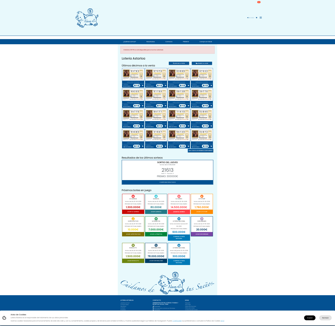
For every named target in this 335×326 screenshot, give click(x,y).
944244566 (157, 306)
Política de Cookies (190, 308)
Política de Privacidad (190, 306)
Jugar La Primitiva (156, 234)
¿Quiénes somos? (125, 303)
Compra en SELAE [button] (206, 42)
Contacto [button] (168, 42)
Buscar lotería (179, 63)
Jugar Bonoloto (133, 261)
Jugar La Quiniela (133, 212)
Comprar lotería (125, 304)
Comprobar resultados (167, 182)
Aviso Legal (188, 304)
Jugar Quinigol (156, 212)
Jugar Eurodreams (201, 234)
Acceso (251, 18)
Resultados (123, 306)
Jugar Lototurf (201, 212)
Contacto (123, 308)
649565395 (157, 310)
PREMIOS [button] (186, 42)
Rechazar (325, 318)
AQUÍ (222, 321)
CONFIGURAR (177, 321)
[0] (257, 18)
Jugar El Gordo (179, 212)
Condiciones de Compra (191, 309)
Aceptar (310, 318)
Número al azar (202, 63)
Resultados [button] (150, 42)
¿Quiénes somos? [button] (129, 42)
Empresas (123, 309)
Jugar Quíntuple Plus (133, 234)
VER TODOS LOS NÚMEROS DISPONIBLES (200, 150)
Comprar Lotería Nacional (179, 237)
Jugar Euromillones (156, 261)
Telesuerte (187, 303)
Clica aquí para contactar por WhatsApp (164, 308)
